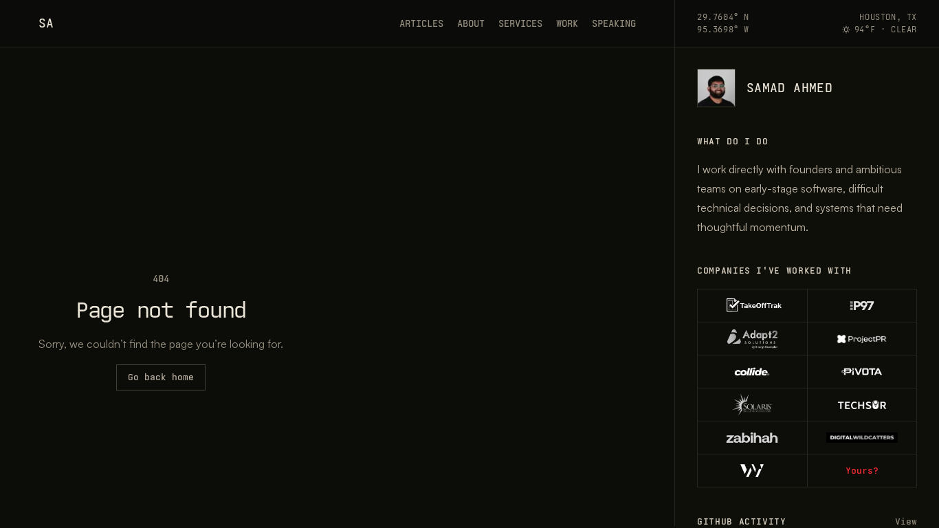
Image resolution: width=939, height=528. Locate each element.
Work (567, 23)
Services (520, 23)
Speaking (614, 23)
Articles (421, 23)
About (471, 23)
